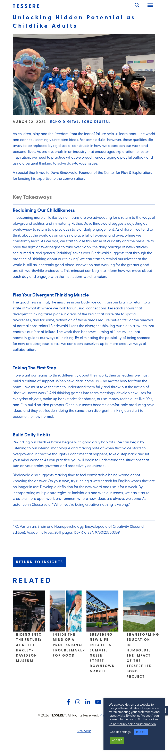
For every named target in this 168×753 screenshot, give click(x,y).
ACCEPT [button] (117, 740)
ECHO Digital (64, 122)
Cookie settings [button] (120, 732)
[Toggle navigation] (150, 6)
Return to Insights (39, 562)
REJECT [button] (140, 732)
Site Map (84, 731)
